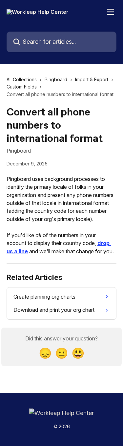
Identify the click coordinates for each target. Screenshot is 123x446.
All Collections (22, 79)
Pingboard (56, 79)
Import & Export (91, 79)
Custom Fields (22, 86)
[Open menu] (110, 12)
